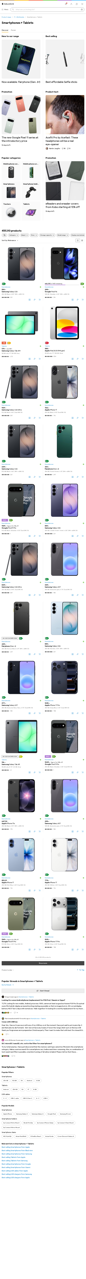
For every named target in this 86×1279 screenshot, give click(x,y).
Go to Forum (6, 985)
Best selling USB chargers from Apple (16, 1178)
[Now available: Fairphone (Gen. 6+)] (21, 59)
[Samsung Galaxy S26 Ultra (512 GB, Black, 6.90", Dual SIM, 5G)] (21, 392)
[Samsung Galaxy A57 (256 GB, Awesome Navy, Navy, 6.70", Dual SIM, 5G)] (21, 687)
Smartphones (6, 287)
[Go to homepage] (8, 4)
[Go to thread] (43, 1004)
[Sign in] (71, 4)
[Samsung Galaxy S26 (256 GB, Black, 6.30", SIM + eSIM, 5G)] (21, 274)
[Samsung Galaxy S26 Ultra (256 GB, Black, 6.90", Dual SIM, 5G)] (21, 569)
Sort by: (5, 240)
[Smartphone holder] (31, 191)
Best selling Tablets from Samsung (14, 1161)
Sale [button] (5, 520)
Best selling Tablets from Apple (13, 1157)
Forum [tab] (13, 30)
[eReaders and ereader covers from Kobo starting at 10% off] (65, 185)
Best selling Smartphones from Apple (16, 1147)
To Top (81, 970)
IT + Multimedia (19, 17)
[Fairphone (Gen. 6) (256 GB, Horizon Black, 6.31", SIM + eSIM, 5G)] (21, 628)
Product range (6, 17)
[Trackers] (11, 211)
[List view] (82, 240)
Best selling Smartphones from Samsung (17, 1154)
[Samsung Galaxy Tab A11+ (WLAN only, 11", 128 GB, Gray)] (21, 333)
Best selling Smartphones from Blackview (17, 1150)
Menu (6, 9)
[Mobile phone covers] (11, 170)
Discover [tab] (5, 30)
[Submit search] (13, 9)
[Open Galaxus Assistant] (76, 4)
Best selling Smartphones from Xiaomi (16, 1167)
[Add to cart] (39, 299)
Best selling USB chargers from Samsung (17, 1174)
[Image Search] (81, 9)
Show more (43, 963)
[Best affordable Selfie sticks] (65, 59)
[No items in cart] (82, 4)
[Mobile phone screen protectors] (31, 170)
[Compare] (29, 299)
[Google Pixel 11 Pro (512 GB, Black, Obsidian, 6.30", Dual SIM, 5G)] (21, 510)
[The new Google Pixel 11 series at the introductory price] (21, 118)
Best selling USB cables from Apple (15, 1171)
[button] (4, 284)
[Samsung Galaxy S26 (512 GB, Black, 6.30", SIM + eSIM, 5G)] (21, 451)
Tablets (4, 346)
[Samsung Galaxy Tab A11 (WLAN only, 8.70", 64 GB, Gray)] (21, 746)
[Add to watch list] (34, 299)
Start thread (44, 991)
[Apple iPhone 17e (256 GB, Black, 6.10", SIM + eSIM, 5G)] (21, 806)
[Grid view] (78, 240)
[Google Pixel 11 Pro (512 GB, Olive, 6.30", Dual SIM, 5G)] (21, 924)
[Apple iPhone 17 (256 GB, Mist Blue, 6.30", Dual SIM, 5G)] (21, 865)
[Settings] (66, 4)
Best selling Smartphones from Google (16, 1164)
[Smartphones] (11, 191)
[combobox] (4, 235)
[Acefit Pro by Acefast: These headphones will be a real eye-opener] (65, 120)
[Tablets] (31, 211)
